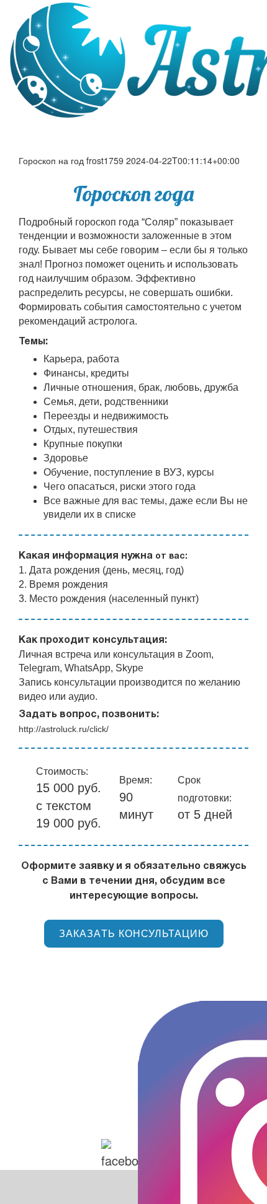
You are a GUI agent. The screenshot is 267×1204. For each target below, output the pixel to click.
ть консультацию (134, 933)
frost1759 (105, 160)
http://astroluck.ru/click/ (64, 729)
